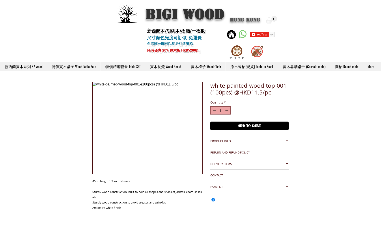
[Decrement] (214, 110)
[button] (271, 20)
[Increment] (227, 110)
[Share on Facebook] (213, 199)
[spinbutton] (220, 110)
